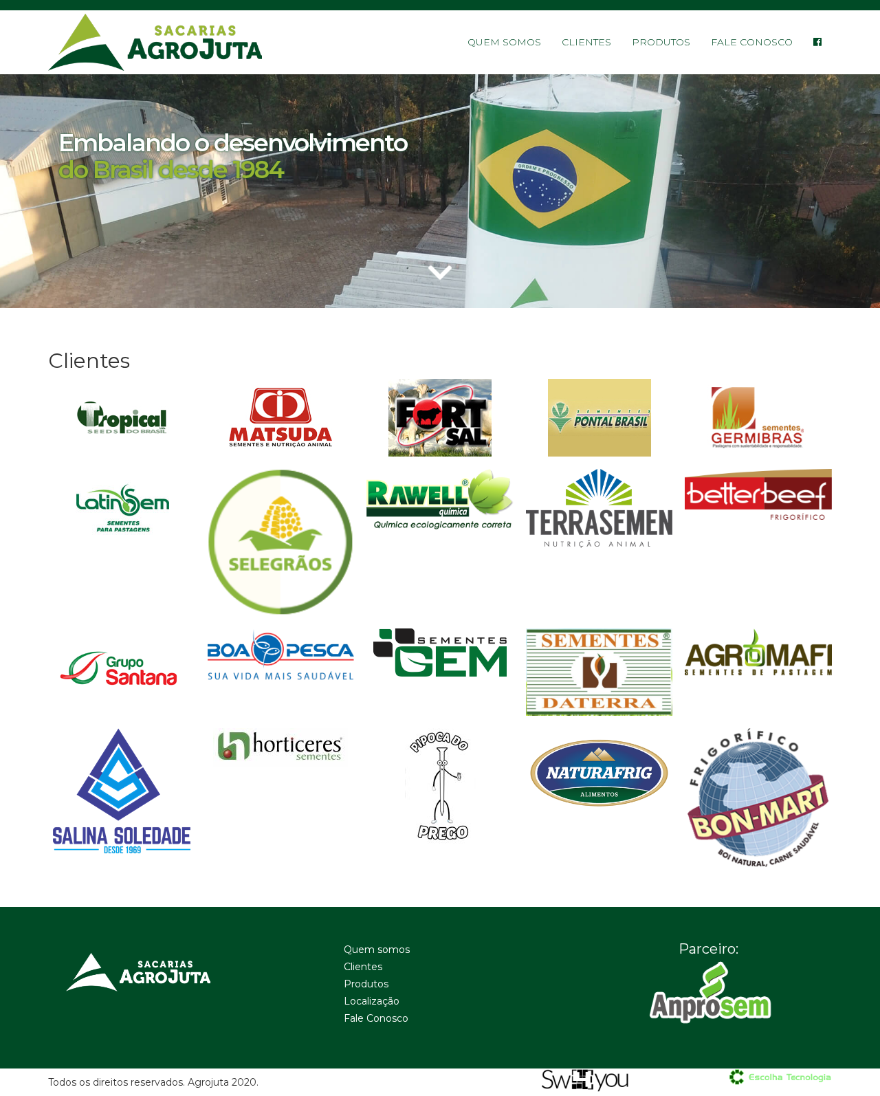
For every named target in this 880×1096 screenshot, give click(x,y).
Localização (371, 1001)
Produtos (661, 42)
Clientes (586, 42)
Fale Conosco (752, 42)
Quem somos (504, 42)
